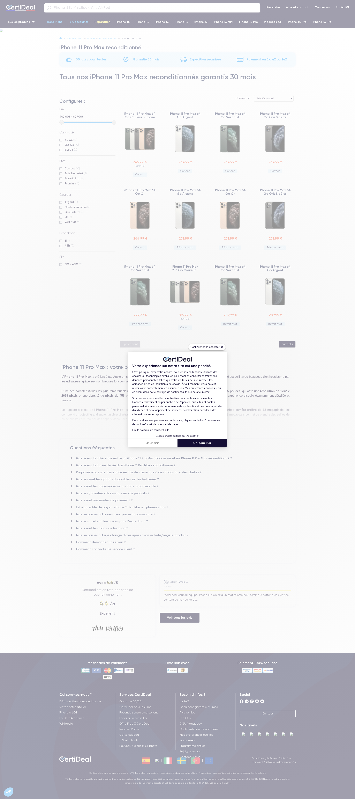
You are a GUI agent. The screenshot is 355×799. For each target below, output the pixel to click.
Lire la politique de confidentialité (150, 430)
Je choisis (152, 443)
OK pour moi (202, 443)
